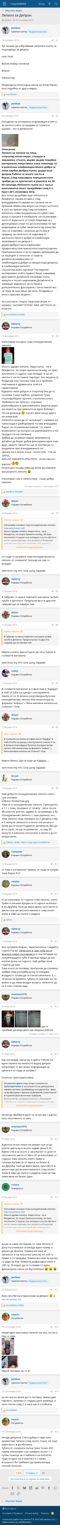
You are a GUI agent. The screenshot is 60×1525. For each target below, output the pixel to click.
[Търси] (56, 4)
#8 (57, 727)
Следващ (31, 1472)
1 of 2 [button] (18, 1472)
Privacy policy (31, 1513)
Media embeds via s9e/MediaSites (16, 1522)
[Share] (52, 40)
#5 (57, 591)
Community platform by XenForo (28, 1519)
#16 (56, 1197)
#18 (56, 1326)
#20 (56, 1431)
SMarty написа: (11, 519)
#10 (56, 864)
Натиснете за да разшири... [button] (30, 547)
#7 (57, 683)
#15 (56, 1139)
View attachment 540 (14, 528)
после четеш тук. (12, 1299)
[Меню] (4, 4)
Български (10, 1508)
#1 (57, 40)
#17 (56, 1289)
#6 (57, 624)
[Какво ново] (49, 4)
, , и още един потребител (28, 842)
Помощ (45, 1513)
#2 (57, 115)
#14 (56, 1054)
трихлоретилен (12, 1086)
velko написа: (11, 733)
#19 (56, 1391)
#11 (56, 893)
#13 (56, 1006)
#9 (57, 788)
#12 (56, 941)
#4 (57, 513)
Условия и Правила (12, 1513)
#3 (57, 336)
